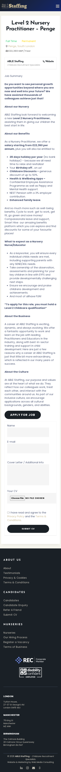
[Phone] (39, 768)
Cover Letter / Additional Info (25, 462)
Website (49, 61)
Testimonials (11, 573)
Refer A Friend (12, 610)
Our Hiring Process (15, 637)
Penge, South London (21, 46)
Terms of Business (15, 647)
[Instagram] (27, 768)
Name (11, 425)
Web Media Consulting (42, 762)
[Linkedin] (21, 768)
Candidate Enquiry (15, 605)
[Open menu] (57, 5)
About (7, 568)
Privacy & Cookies (15, 577)
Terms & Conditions (16, 582)
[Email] (33, 768)
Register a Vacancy (16, 642)
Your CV (12, 491)
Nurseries (9, 632)
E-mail (11, 441)
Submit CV (10, 614)
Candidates (11, 600)
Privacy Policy (15, 516)
